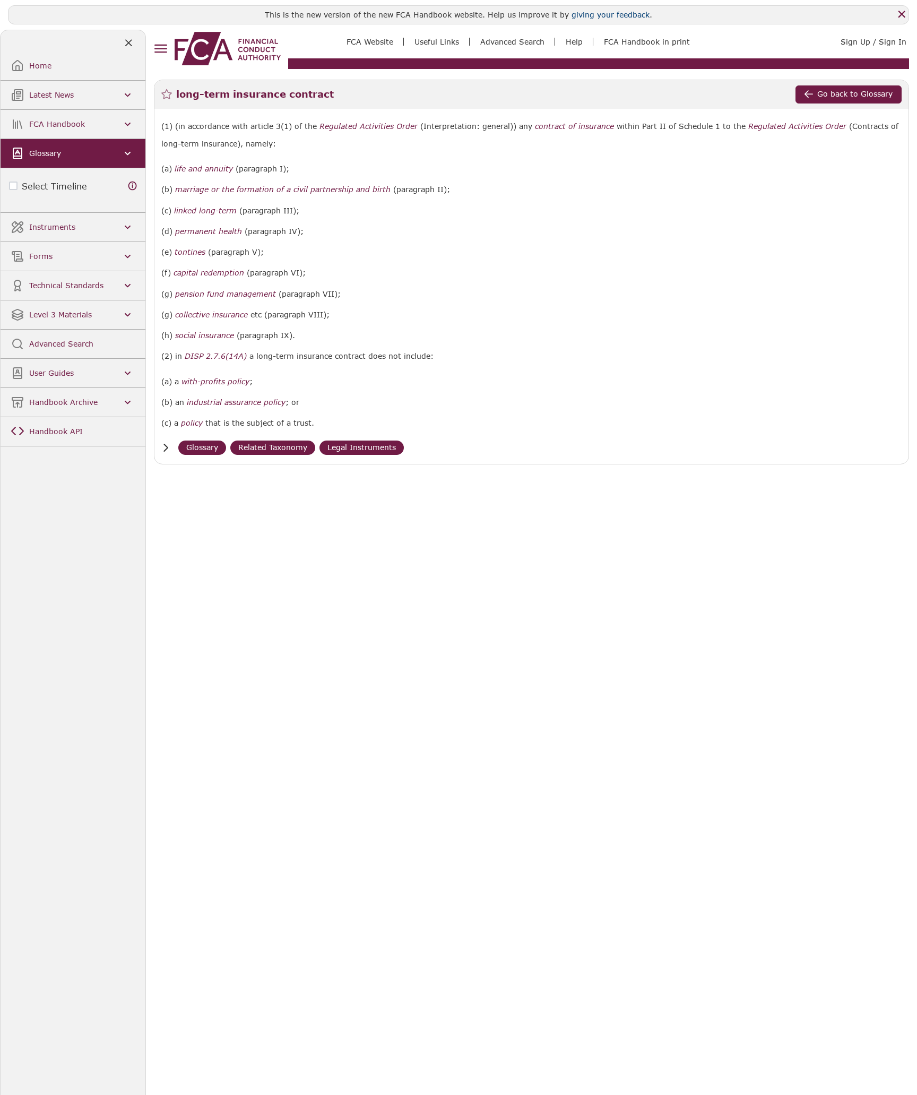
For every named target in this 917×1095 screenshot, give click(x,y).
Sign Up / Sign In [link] (873, 41)
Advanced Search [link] (512, 41)
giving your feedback (611, 14)
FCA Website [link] (370, 41)
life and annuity (204, 169)
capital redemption (209, 273)
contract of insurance (574, 126)
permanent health (208, 231)
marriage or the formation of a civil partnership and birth (283, 189)
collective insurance (211, 314)
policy (192, 423)
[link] (227, 48)
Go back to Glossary (855, 93)
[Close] (901, 14)
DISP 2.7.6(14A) (216, 355)
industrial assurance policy (236, 402)
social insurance (204, 335)
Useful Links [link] (436, 41)
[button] (165, 448)
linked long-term (205, 210)
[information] (132, 186)
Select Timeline (54, 186)
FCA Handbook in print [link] (647, 41)
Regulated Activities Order (368, 126)
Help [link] (574, 41)
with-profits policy (215, 381)
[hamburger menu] (160, 49)
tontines (190, 252)
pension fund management (225, 294)
